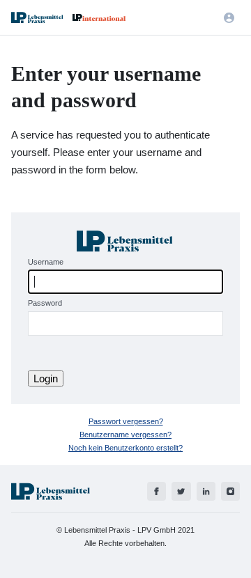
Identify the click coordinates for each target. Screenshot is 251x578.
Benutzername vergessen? (125, 434)
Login (45, 378)
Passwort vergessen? (126, 421)
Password (45, 303)
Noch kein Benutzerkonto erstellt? (125, 448)
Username (45, 262)
